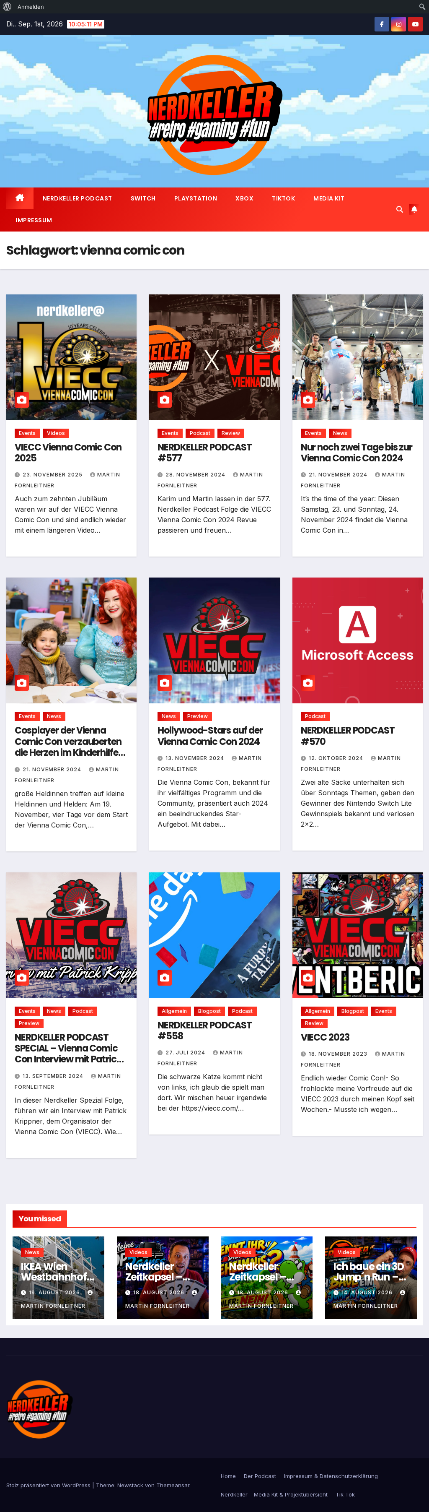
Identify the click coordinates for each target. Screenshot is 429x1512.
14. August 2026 (367, 1292)
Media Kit (329, 198)
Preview (197, 716)
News (340, 433)
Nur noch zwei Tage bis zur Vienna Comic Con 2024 (356, 453)
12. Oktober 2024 (337, 758)
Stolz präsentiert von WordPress (49, 1485)
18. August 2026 (159, 1292)
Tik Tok (345, 1494)
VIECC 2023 (325, 1037)
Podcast (200, 433)
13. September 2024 (54, 1076)
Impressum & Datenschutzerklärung (331, 1476)
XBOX (244, 198)
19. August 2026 (55, 1292)
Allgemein (174, 1011)
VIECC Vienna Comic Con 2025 (68, 453)
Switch (143, 198)
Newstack (130, 1485)
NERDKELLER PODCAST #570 (348, 736)
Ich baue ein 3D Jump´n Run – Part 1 (368, 1277)
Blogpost (209, 1011)
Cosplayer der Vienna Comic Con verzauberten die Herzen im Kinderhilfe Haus (68, 747)
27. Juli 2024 (186, 1052)
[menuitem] (7, 6)
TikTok (283, 198)
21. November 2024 (339, 474)
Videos (56, 433)
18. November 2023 (339, 1054)
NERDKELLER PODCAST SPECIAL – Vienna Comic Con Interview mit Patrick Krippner (68, 1054)
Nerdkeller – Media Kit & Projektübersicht (274, 1494)
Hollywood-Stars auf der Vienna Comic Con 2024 (210, 736)
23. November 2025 (53, 474)
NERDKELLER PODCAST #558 (204, 1031)
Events (27, 433)
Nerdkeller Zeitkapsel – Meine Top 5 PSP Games (153, 1282)
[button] (399, 209)
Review (231, 433)
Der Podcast (260, 1476)
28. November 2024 (196, 474)
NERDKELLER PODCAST (77, 198)
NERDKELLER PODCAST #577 (204, 453)
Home (228, 1476)
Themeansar (172, 1485)
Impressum (34, 220)
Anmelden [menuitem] (31, 6)
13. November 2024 (195, 758)
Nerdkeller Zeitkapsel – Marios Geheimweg (258, 1282)
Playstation (195, 198)
